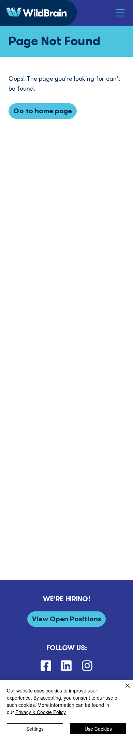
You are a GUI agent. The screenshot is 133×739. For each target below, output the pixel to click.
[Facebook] (46, 665)
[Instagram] (87, 665)
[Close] (123, 690)
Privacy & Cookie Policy (40, 712)
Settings (35, 728)
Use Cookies (98, 728)
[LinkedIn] (66, 665)
